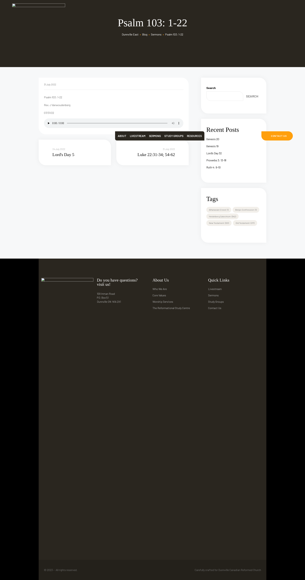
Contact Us (214, 308)
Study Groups (173, 135)
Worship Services (162, 301)
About (122, 135)
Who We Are (159, 289)
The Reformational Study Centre (171, 308)
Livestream (137, 135)
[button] (277, 135)
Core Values (159, 295)
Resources (194, 135)
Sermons (155, 135)
